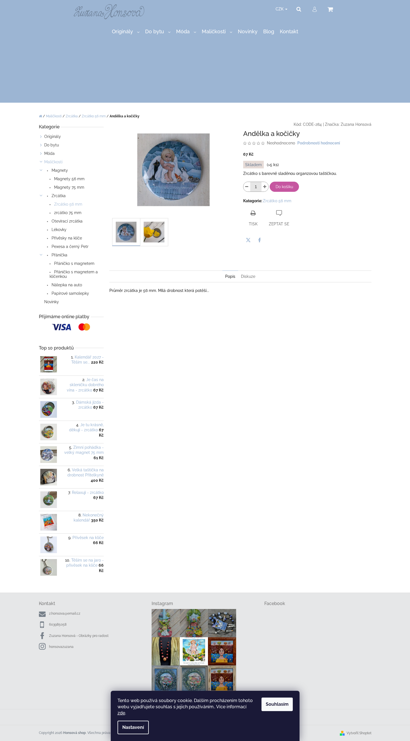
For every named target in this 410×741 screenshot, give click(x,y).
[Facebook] (259, 240)
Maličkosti (53, 162)
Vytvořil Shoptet (359, 733)
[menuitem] (125, 32)
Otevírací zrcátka (66, 221)
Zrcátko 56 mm (67, 204)
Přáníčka (58, 255)
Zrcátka (58, 196)
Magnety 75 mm (68, 187)
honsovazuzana (61, 647)
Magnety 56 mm (69, 179)
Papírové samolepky (69, 293)
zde (121, 713)
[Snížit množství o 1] (246, 187)
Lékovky (58, 229)
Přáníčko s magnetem (73, 263)
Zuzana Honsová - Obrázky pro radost (78, 636)
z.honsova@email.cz (64, 613)
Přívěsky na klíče (66, 238)
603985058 (58, 624)
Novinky (51, 302)
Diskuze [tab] (248, 276)
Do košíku (284, 186)
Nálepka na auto (66, 285)
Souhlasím (277, 704)
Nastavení (133, 727)
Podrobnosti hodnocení (318, 143)
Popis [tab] (230, 276)
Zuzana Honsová (356, 124)
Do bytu (51, 145)
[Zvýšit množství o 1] (264, 187)
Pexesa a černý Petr (69, 246)
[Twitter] (248, 240)
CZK (280, 9)
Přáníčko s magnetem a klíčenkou (74, 274)
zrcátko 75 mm (67, 212)
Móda (49, 153)
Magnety (59, 170)
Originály (52, 136)
